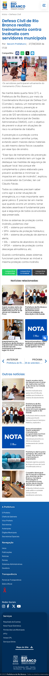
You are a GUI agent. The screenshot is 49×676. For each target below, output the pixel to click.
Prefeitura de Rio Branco (16, 674)
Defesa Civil (15, 14)
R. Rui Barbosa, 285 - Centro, (24, 668)
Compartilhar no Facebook (25, 272)
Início (4, 14)
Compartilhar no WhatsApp (10, 272)
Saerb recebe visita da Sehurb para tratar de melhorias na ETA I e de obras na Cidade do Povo (12, 310)
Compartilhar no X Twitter (40, 272)
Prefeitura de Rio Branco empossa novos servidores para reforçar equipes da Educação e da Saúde (36, 310)
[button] (17, 53)
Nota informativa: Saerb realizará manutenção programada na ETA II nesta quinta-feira (36, 344)
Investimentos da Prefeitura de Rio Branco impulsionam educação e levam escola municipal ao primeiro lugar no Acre (13, 345)
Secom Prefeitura (16, 43)
